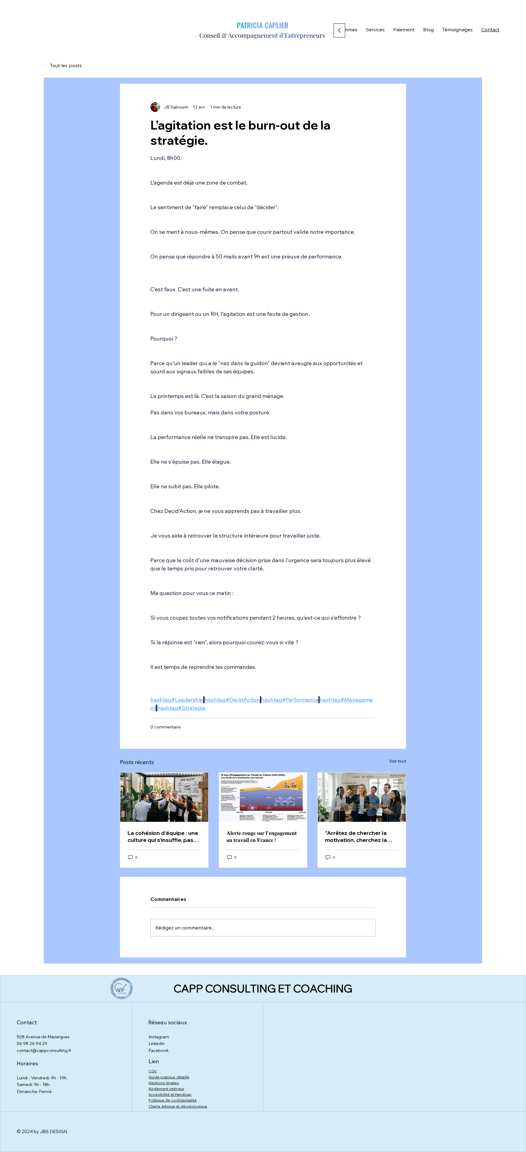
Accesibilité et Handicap (170, 1094)
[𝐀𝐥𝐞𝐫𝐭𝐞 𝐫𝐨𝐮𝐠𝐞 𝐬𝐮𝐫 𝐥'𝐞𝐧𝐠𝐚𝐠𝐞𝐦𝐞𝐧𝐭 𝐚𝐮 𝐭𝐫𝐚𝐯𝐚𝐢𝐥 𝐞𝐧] (263, 797)
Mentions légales (164, 1083)
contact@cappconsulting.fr (44, 1050)
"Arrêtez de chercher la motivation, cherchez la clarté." (356, 836)
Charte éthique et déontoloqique (178, 1106)
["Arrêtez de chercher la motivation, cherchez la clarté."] (362, 797)
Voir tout (397, 761)
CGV (153, 1071)
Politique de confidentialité (173, 1100)
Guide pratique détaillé (169, 1077)
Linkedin (157, 1043)
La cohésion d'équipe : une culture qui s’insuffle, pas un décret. (163, 836)
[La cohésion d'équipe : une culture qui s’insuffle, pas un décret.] (164, 797)
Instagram (159, 1037)
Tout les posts (66, 65)
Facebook (159, 1050)
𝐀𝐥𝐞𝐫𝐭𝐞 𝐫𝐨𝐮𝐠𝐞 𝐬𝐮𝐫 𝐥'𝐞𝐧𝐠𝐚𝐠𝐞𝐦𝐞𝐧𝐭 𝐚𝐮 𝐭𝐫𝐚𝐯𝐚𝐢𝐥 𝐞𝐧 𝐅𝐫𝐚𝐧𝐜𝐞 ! (261, 836)
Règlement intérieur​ (166, 1088)
